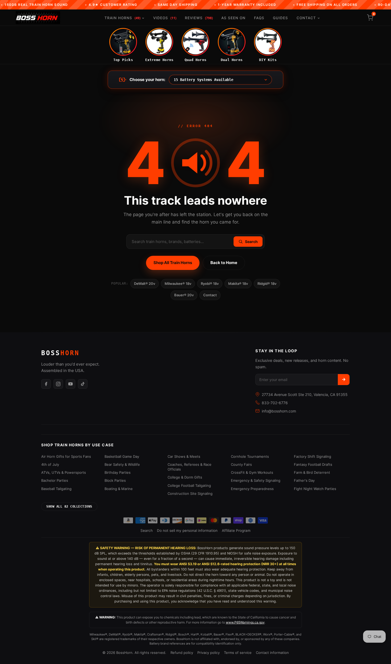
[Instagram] (58, 384)
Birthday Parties (118, 472)
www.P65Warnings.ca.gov (245, 622)
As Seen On (233, 18)
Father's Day (304, 480)
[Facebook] (46, 384)
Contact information (272, 652)
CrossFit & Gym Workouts (252, 472)
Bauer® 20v (184, 295)
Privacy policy (208, 652)
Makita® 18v (238, 283)
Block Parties (115, 480)
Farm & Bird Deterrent (312, 472)
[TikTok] (83, 384)
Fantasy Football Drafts (313, 464)
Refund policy (181, 652)
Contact (306, 18)
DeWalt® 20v (144, 283)
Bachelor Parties (54, 480)
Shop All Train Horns (172, 262)
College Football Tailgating (189, 485)
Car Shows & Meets (184, 456)
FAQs (259, 18)
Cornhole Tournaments (250, 456)
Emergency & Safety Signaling (255, 480)
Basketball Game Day (122, 456)
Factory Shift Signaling (312, 456)
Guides (280, 18)
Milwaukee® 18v (178, 283)
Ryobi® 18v (210, 283)
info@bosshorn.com (279, 411)
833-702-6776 (275, 402)
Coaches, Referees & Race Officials (189, 466)
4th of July (50, 464)
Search (146, 530)
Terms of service (238, 652)
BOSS (60, 353)
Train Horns (122, 18)
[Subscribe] (344, 379)
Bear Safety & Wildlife (122, 464)
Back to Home (223, 262)
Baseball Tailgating (56, 489)
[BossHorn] (38, 17)
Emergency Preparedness (252, 489)
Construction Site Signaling (190, 493)
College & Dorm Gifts (185, 477)
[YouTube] (70, 384)
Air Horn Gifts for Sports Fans (66, 456)
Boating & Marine (119, 489)
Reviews (199, 18)
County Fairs (241, 464)
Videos (164, 18)
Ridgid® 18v (266, 283)
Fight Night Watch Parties (315, 489)
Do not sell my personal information (187, 530)
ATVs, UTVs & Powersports (63, 472)
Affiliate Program (236, 530)
